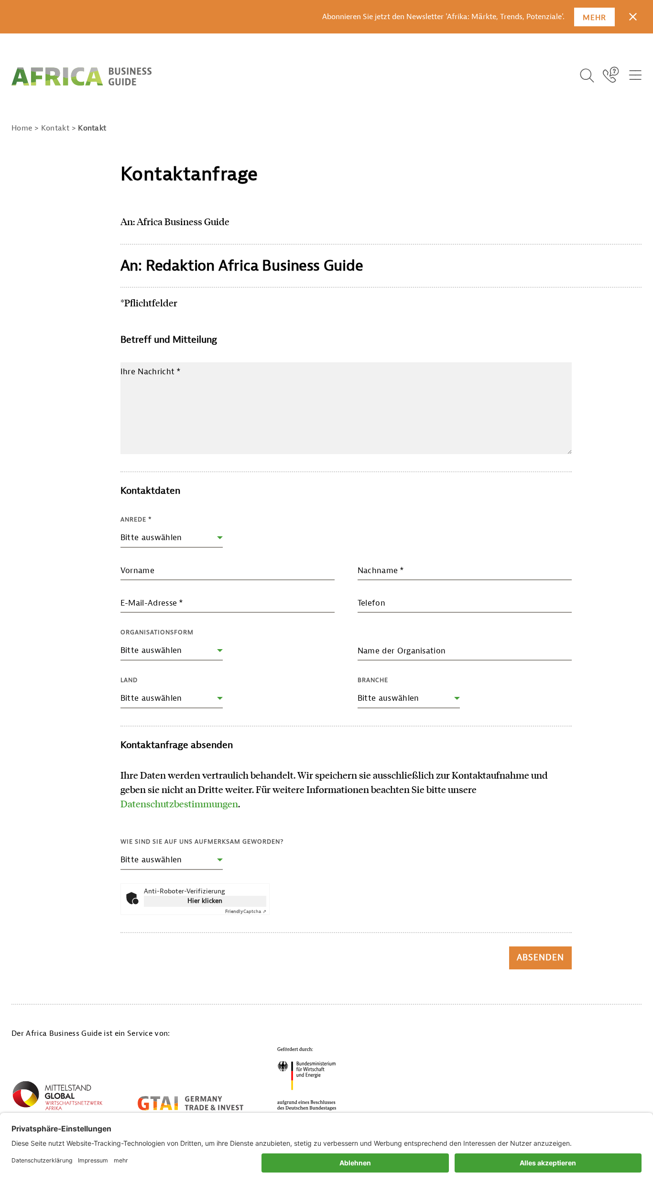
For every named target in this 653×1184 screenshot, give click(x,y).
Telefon (371, 603)
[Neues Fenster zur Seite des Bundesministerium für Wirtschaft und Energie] (307, 1078)
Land (129, 680)
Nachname (381, 570)
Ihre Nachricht (150, 372)
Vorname (137, 570)
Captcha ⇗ (245, 911)
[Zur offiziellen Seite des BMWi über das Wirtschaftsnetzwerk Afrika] (57, 1097)
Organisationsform (157, 632)
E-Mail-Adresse (152, 603)
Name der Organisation (402, 651)
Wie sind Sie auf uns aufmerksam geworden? (201, 841)
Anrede (136, 519)
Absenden (540, 957)
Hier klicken (204, 901)
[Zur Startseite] (81, 76)
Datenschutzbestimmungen (179, 803)
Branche (373, 680)
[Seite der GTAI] (190, 1103)
